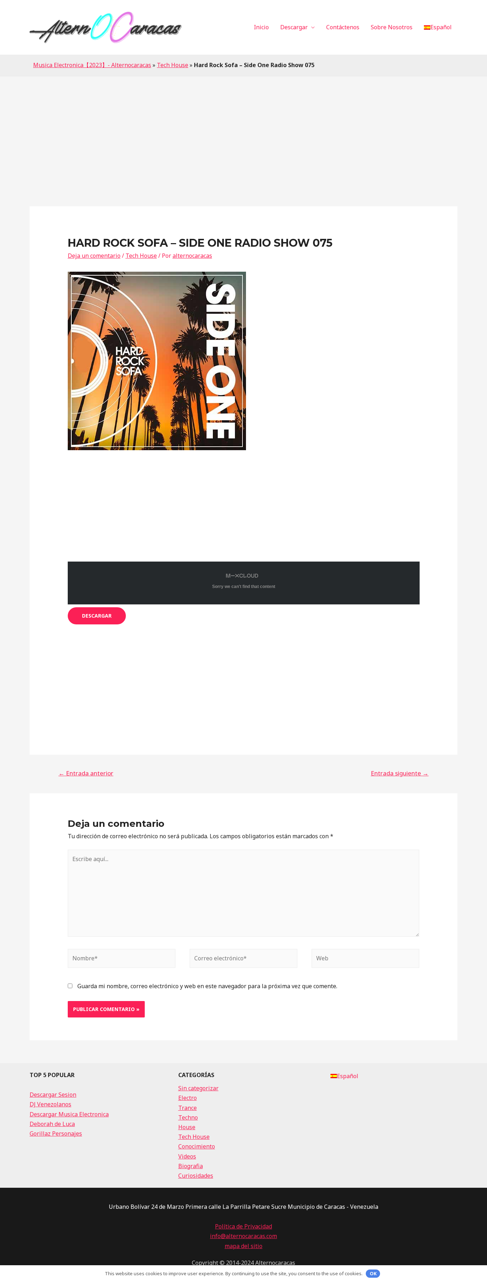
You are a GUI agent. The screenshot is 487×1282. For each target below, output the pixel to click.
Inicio (261, 27)
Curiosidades (195, 1176)
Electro (187, 1098)
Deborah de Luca (52, 1124)
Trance (187, 1108)
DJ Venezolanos (50, 1104)
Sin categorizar (198, 1088)
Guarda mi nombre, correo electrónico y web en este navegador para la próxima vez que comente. (207, 986)
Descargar (294, 27)
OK (373, 1273)
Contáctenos (342, 27)
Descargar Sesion (53, 1095)
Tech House (172, 65)
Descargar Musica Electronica (69, 1114)
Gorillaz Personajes (56, 1133)
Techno (188, 1117)
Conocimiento (196, 1146)
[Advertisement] (243, 130)
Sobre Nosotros (391, 27)
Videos (187, 1156)
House (186, 1127)
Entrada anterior (85, 773)
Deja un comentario (94, 256)
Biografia (190, 1166)
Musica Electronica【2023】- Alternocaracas (92, 65)
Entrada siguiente (400, 773)
